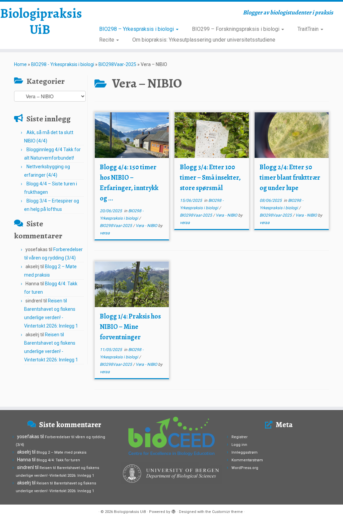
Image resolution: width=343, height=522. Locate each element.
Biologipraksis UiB (40, 21)
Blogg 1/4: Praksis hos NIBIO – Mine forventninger (130, 327)
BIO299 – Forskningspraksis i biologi (236, 29)
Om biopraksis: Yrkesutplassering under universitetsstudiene (203, 40)
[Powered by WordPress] (173, 510)
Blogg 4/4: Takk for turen (58, 460)
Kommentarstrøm (247, 460)
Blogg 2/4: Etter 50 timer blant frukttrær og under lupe (290, 177)
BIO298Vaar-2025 (117, 64)
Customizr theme (227, 512)
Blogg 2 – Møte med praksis (61, 452)
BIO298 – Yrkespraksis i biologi (137, 29)
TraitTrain (308, 29)
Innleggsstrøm (244, 452)
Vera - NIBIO (147, 225)
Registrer (239, 437)
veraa (105, 233)
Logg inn (239, 445)
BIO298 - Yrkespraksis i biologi (62, 64)
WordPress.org (244, 468)
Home (20, 64)
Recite (107, 40)
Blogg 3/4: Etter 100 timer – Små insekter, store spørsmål (210, 177)
